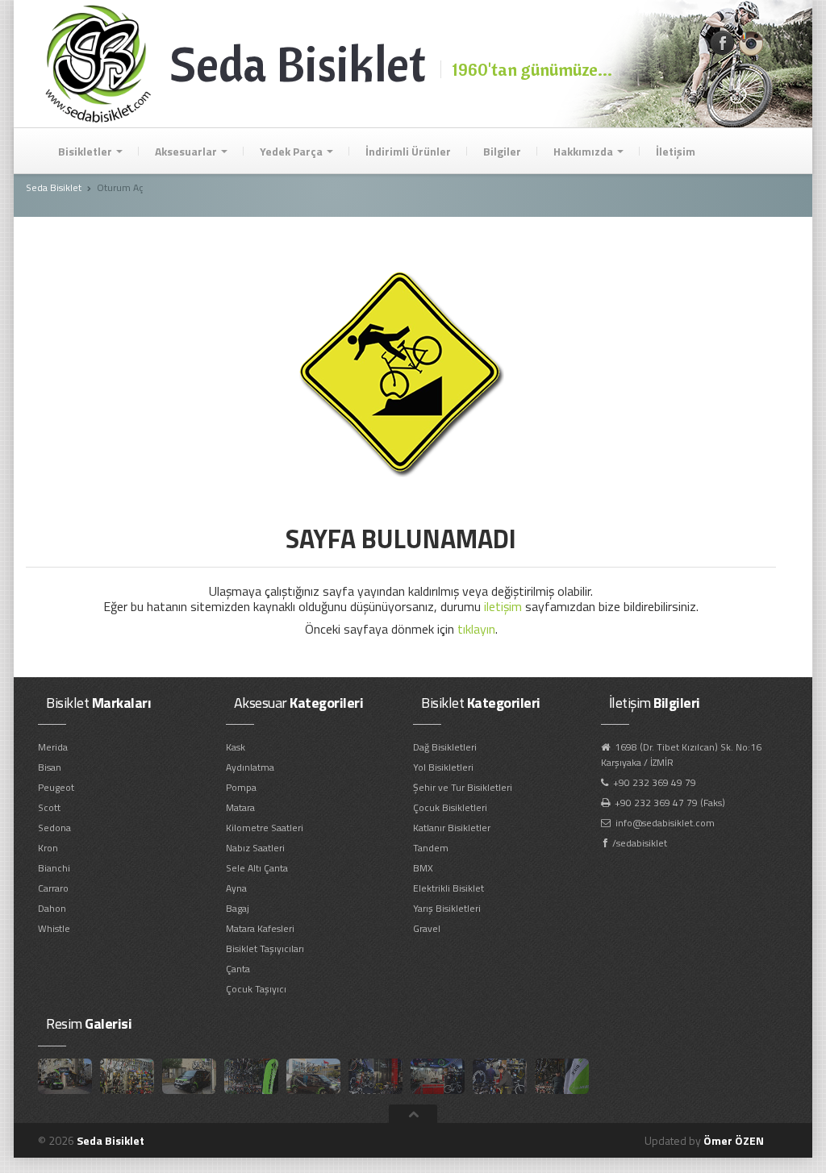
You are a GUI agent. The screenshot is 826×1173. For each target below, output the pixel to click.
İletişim (675, 151)
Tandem (430, 847)
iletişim (503, 606)
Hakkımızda (584, 151)
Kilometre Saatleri (264, 827)
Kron (48, 847)
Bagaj (237, 908)
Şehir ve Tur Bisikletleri (462, 787)
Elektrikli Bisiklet (448, 888)
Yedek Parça (292, 151)
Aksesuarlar (187, 151)
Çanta (238, 968)
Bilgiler (502, 151)
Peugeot (56, 787)
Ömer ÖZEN (733, 1140)
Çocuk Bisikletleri (450, 807)
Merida (53, 747)
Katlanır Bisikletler (451, 827)
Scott (49, 807)
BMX (423, 868)
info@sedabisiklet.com (665, 822)
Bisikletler (86, 151)
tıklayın (476, 628)
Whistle (54, 928)
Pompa (241, 787)
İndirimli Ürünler (408, 151)
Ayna (236, 888)
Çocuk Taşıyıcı (256, 988)
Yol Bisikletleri (443, 767)
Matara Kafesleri (260, 928)
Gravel (426, 928)
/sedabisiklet (639, 843)
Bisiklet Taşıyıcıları (265, 948)
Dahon (52, 908)
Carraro (53, 888)
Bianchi (54, 868)
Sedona (54, 827)
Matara (240, 807)
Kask (235, 747)
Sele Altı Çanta (257, 868)
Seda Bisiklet (53, 187)
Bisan (49, 767)
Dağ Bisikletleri (445, 747)
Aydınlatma (250, 767)
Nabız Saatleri (255, 847)
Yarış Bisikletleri (447, 908)
